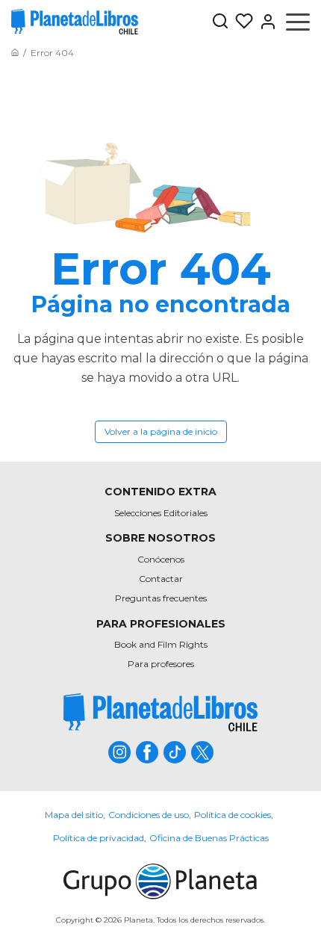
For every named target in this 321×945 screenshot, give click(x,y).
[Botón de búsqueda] (220, 22)
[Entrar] (265, 22)
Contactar (161, 578)
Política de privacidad (98, 837)
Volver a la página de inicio (161, 431)
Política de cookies (232, 814)
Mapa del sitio (74, 814)
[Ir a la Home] (15, 52)
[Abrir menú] (298, 21)
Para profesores (161, 663)
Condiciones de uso (148, 814)
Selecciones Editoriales (161, 512)
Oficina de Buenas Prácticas (209, 837)
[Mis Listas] (241, 22)
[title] (160, 712)
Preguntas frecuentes (161, 598)
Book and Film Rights (161, 644)
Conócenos (160, 559)
